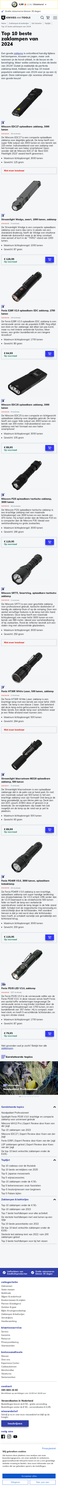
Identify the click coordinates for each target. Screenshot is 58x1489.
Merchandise (7, 1370)
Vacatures (6, 1373)
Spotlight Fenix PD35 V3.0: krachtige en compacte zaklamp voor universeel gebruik (27, 1118)
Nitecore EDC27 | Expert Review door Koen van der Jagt (28, 1135)
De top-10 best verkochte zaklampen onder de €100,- (25, 1152)
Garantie (5, 1335)
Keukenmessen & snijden (13, 1300)
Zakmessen (6, 1286)
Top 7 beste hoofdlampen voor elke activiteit (24, 1213)
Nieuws (5, 1356)
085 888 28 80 (9, 1390)
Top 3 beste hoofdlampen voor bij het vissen (24, 1241)
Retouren (5, 1338)
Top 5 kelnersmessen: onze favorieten (21, 1185)
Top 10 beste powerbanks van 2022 (20, 1224)
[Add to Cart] (49, 259)
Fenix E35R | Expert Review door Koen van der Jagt (28, 1140)
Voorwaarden (8, 1345)
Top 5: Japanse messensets (15, 1173)
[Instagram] (9, 1437)
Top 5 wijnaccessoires (12, 1177)
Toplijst (48, 23)
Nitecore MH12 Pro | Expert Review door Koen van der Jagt (28, 1125)
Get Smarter (37, 23)
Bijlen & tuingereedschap (13, 1310)
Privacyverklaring (10, 1342)
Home (3, 23)
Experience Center (10, 1363)
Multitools (6, 1293)
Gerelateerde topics (12, 1106)
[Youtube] (15, 1437)
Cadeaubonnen (9, 1366)
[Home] (15, 16)
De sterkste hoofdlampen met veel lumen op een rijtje (26, 1218)
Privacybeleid (49, 1448)
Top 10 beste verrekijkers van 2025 (19, 1169)
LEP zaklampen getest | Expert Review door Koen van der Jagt (27, 1146)
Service (4, 1331)
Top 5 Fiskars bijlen (11, 1193)
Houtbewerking (9, 1321)
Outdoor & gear (8, 1307)
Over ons (5, 1359)
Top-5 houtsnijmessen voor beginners (21, 1189)
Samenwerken (8, 1377)
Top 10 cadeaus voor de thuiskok (18, 1166)
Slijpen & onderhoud (11, 1296)
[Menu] (55, 18)
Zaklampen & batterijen (19, 23)
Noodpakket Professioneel (15, 1112)
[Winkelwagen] (47, 18)
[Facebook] (3, 1437)
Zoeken (42, 18)
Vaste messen (8, 1289)
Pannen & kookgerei (11, 1303)
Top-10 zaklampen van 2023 (16, 1130)
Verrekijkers (7, 1317)
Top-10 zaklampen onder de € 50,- (19, 1181)
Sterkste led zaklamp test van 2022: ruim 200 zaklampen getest (24, 1236)
